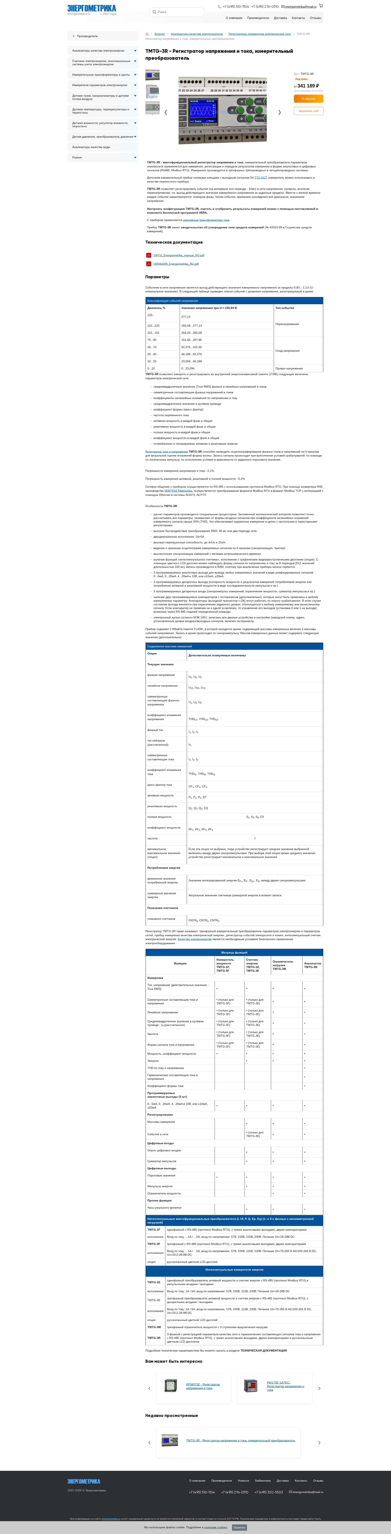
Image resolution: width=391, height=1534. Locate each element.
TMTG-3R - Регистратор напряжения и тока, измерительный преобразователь (240, 1440)
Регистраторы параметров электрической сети (260, 33)
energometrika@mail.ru (300, 6)
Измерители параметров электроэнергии (99, 85)
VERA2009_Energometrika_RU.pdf (176, 263)
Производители (221, 1480)
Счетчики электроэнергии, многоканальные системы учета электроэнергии (101, 62)
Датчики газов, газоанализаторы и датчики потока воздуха (100, 97)
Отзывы (318, 1480)
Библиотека (263, 1480)
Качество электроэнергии (195, 939)
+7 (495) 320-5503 (269, 1492)
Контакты (301, 1480)
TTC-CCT (261, 177)
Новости (243, 1480)
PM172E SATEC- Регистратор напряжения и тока (285, 1386)
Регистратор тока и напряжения (166, 451)
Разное (77, 157)
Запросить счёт (309, 111)
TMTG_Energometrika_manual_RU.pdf (179, 255)
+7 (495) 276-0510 (234, 1492)
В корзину (309, 98)
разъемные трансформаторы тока (206, 220)
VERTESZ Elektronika (178, 490)
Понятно (239, 1527)
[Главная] (147, 33)
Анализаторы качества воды (91, 147)
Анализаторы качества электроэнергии (98, 50)
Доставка (283, 1480)
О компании (197, 1480)
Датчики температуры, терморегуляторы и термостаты (100, 111)
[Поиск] (154, 11)
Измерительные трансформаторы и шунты (101, 74)
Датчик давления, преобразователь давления (102, 136)
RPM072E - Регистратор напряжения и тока (203, 1386)
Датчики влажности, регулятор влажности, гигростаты (100, 124)
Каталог (160, 33)
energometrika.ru (111, 1518)
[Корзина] (321, 6)
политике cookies (215, 1527)
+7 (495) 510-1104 (202, 1492)
